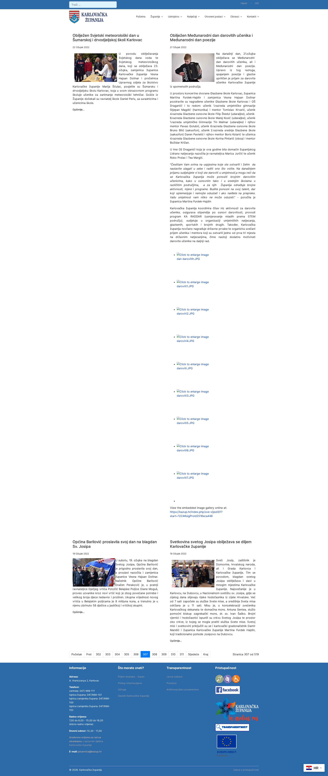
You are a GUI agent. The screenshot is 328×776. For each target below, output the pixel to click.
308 (154, 654)
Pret (89, 654)
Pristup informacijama (130, 683)
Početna (140, 16)
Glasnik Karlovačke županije (133, 695)
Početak (76, 654)
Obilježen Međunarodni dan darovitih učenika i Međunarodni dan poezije (211, 37)
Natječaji (192, 16)
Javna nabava (174, 676)
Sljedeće (193, 654)
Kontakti (251, 16)
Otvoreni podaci (214, 16)
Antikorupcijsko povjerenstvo (183, 689)
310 (173, 654)
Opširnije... (79, 109)
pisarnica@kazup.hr (90, 751)
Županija (155, 16)
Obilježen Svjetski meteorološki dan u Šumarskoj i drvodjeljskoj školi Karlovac (107, 37)
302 (98, 654)
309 (164, 654)
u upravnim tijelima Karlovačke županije (86, 741)
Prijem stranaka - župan (131, 676)
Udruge (122, 689)
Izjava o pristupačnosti (246, 769)
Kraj (205, 654)
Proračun (172, 683)
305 (126, 654)
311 (182, 654)
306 (136, 654)
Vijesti (244, 3)
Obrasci (234, 16)
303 (107, 654)
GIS (257, 3)
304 (117, 654)
